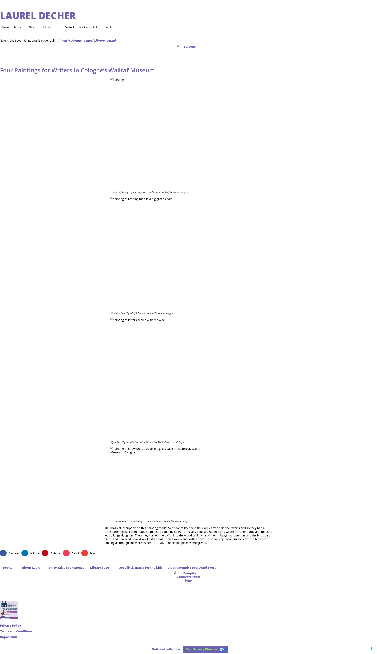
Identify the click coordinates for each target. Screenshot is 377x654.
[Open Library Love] (59, 27)
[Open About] (37, 27)
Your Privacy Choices (201, 649)
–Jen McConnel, (88, 40)
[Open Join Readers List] (99, 27)
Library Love (99, 568)
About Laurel (31, 568)
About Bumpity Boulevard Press (192, 568)
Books (7, 568)
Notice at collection (166, 649)
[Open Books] (23, 27)
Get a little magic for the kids (140, 568)
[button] (10, 553)
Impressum (8, 637)
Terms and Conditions (16, 631)
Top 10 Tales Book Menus (65, 568)
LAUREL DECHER (38, 15)
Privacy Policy (10, 625)
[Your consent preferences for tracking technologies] (372, 649)
